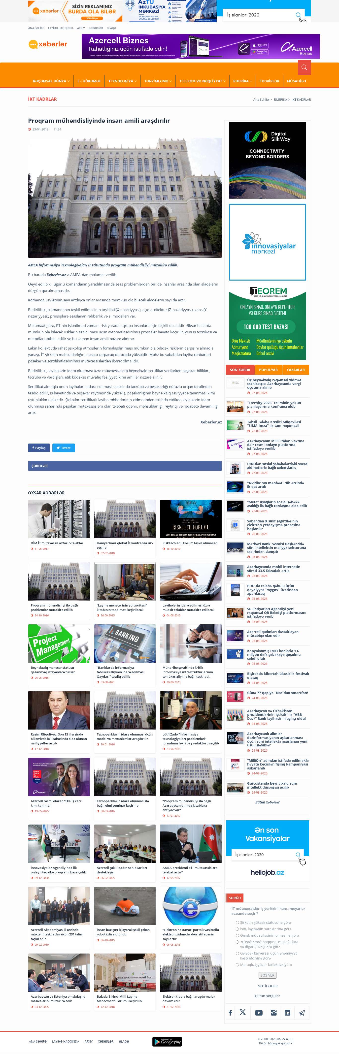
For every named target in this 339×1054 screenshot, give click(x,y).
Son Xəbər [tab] (240, 369)
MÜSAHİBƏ (296, 81)
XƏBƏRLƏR (96, 28)
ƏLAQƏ (111, 28)
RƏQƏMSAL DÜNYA (49, 81)
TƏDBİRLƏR (269, 81)
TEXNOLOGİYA (120, 81)
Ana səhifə (261, 99)
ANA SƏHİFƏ (36, 28)
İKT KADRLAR (301, 99)
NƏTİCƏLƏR (268, 986)
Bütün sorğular (267, 995)
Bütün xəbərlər (267, 802)
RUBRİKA (241, 81)
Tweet (65, 448)
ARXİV (81, 28)
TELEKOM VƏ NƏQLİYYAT (200, 81)
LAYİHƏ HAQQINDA (60, 28)
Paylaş (40, 448)
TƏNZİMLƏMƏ (156, 81)
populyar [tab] (268, 369)
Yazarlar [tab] (296, 369)
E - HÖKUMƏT (89, 81)
